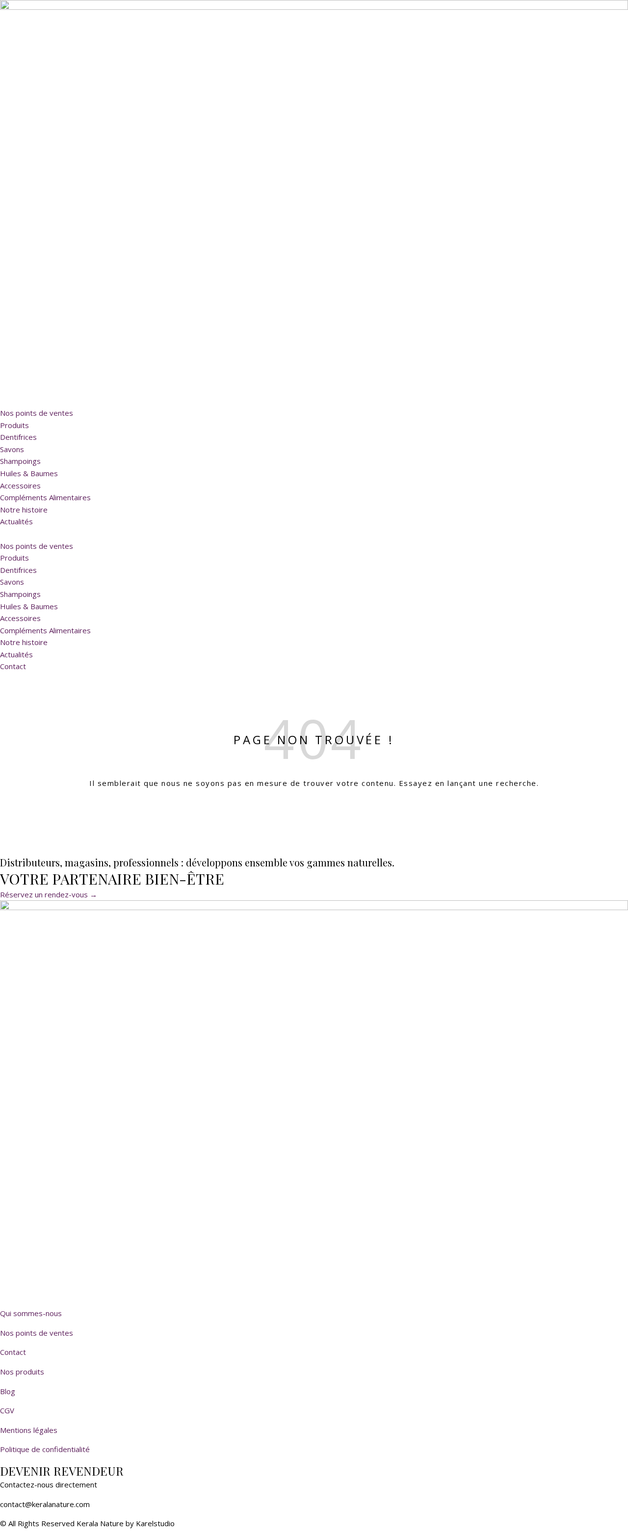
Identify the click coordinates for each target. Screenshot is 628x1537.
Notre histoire (24, 509)
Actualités (16, 521)
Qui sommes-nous (31, 1313)
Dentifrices (18, 437)
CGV (7, 1410)
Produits (14, 425)
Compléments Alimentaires (45, 497)
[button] (314, 534)
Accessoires (20, 485)
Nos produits (22, 1371)
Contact (13, 1352)
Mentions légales (28, 1430)
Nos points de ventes (36, 413)
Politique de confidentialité (45, 1449)
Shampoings (20, 461)
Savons (12, 449)
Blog (7, 1391)
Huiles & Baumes (29, 473)
